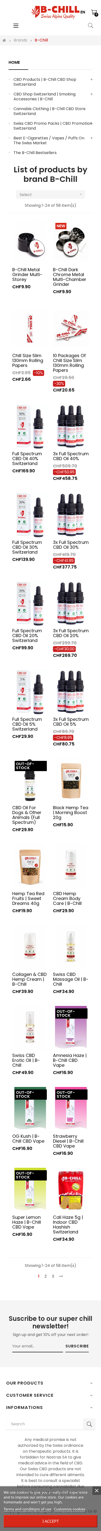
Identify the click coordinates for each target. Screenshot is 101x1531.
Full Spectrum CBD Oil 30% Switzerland (27, 547)
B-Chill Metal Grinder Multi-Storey (27, 274)
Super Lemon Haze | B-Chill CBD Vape (26, 1222)
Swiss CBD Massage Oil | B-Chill (70, 979)
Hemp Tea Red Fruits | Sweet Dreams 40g (28, 898)
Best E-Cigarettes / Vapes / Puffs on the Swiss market (48, 140)
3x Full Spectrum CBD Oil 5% (71, 721)
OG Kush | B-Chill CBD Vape (28, 1138)
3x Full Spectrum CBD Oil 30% (71, 544)
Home (14, 62)
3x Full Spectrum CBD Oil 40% (71, 456)
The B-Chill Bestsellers (35, 152)
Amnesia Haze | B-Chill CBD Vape (70, 1060)
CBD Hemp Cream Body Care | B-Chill (67, 898)
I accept (50, 1521)
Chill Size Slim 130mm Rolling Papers (27, 360)
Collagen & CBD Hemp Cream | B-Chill (29, 979)
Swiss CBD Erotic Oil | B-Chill (26, 1060)
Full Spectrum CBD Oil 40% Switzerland (27, 458)
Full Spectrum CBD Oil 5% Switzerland (27, 724)
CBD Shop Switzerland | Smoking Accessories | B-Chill (44, 96)
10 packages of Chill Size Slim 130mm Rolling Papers (69, 362)
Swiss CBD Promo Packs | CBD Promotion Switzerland (52, 126)
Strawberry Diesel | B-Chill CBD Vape (68, 1141)
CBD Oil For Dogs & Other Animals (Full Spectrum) (26, 815)
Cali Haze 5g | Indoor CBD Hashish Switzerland (68, 1224)
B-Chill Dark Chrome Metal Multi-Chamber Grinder (69, 277)
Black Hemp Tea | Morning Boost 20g (70, 812)
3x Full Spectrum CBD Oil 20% (71, 633)
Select (51, 194)
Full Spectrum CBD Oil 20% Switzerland (27, 635)
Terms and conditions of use (27, 1509)
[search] (89, 1423)
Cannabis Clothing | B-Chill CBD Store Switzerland (49, 111)
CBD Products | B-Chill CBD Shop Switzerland (44, 82)
